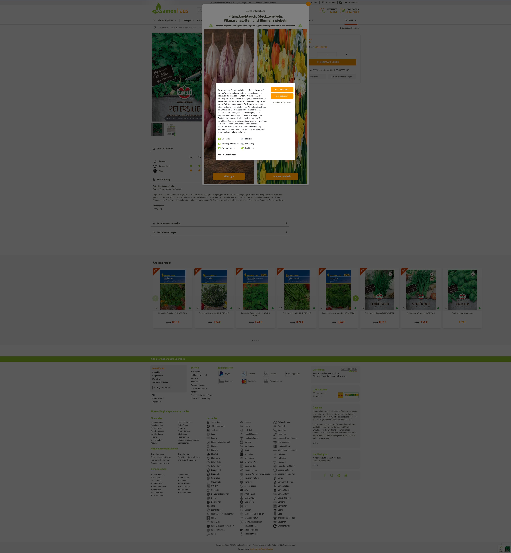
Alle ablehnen (282, 96)
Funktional (249, 148)
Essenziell (226, 139)
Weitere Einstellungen (227, 155)
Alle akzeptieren (282, 90)
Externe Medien (228, 148)
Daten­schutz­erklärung (235, 132)
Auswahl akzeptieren (282, 102)
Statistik (248, 139)
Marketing (249, 143)
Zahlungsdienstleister (231, 143)
